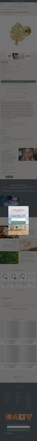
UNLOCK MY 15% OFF (18, 222)
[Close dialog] (27, 207)
